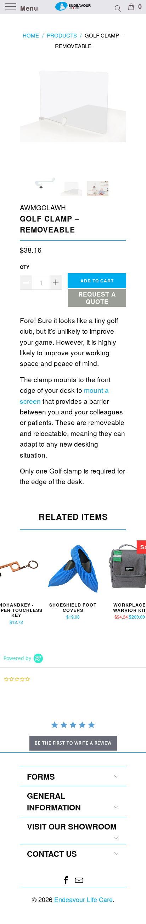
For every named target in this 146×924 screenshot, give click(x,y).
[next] (119, 110)
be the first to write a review (73, 743)
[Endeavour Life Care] (73, 7)
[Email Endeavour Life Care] (79, 880)
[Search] (117, 7)
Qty (24, 267)
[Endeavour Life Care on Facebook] (66, 880)
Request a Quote (97, 297)
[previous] (26, 110)
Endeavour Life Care (83, 899)
